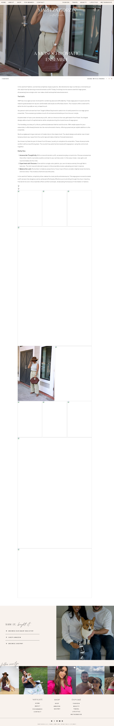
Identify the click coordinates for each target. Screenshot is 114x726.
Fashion (5, 78)
